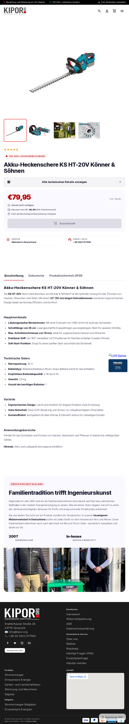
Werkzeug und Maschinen (21, 689)
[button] (99, 11)
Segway (10, 694)
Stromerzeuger (14, 674)
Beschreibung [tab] (13, 275)
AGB (69, 623)
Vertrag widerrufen (15, 650)
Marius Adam (32, 721)
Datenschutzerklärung (80, 628)
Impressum (73, 614)
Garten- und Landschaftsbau (22, 684)
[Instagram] (22, 643)
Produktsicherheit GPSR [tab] (65, 275)
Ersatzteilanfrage (77, 658)
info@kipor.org (18, 631)
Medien (71, 643)
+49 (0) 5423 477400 (22, 636)
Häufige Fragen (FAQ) (80, 653)
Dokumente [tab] (36, 275)
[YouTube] (15, 643)
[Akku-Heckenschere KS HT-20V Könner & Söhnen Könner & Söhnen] (15, 130)
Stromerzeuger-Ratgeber (20, 704)
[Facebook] (8, 643)
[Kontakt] (29, 643)
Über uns (72, 639)
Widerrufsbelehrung (79, 618)
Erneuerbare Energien (18, 709)
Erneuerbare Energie (18, 679)
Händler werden (76, 663)
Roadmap (72, 648)
